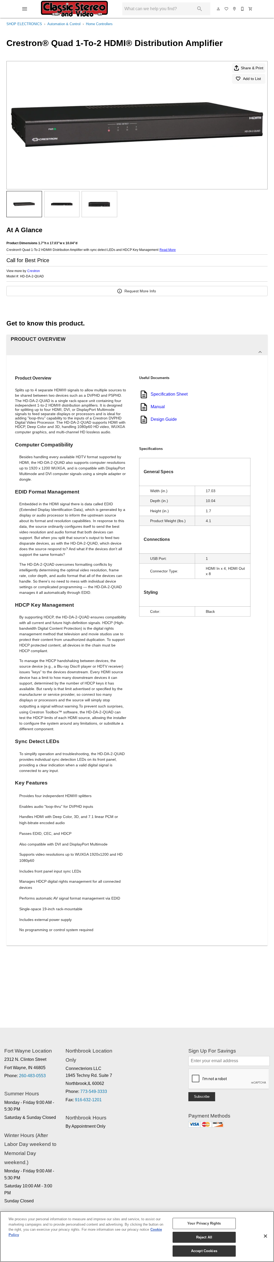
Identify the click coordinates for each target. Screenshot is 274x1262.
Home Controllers (99, 24)
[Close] (265, 1236)
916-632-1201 (88, 1099)
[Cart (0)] (250, 9)
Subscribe (202, 1097)
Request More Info (140, 291)
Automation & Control (64, 24)
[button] (24, 9)
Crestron (33, 271)
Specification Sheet (169, 394)
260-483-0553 (32, 1075)
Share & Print (252, 68)
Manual (158, 406)
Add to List (252, 79)
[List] (226, 9)
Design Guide (164, 419)
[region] (137, 1236)
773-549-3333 (93, 1091)
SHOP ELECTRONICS (24, 24)
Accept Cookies (204, 1251)
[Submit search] (199, 9)
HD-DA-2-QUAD (32, 276)
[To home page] (74, 9)
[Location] (234, 9)
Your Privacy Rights (204, 1223)
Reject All (204, 1237)
